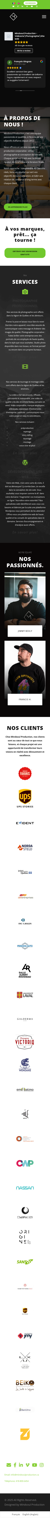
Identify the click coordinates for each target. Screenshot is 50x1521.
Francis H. (25, 699)
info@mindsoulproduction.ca (25, 1474)
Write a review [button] (24, 50)
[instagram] (36, 6)
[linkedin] (22, 6)
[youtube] (32, 6)
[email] (13, 6)
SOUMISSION (30, 3)
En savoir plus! (25, 357)
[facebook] (17, 6)
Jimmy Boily (25, 631)
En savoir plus (25, 453)
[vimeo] (27, 6)
